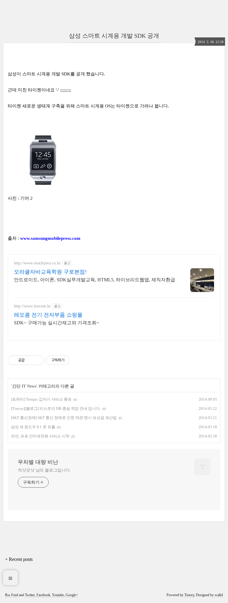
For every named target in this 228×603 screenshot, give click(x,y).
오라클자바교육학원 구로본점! (50, 272)
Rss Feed (11, 595)
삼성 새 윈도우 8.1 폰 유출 (33, 427)
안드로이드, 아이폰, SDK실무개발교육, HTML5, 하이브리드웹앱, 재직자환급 (94, 279)
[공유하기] (30, 360)
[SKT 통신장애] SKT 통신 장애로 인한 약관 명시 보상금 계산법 (64, 417)
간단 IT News (24, 386)
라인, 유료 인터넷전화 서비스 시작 (40, 436)
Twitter (30, 595)
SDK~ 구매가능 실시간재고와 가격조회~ (56, 322)
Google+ (72, 595)
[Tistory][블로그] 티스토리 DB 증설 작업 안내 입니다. (56, 408)
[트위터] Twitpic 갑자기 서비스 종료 (41, 399)
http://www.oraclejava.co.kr (37, 263)
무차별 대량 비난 (38, 462)
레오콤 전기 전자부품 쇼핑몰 (48, 315)
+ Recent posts (19, 559)
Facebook (43, 595)
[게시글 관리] (37, 360)
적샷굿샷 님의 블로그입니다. (44, 470)
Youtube (58, 595)
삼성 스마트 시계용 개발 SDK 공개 (114, 35)
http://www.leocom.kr (32, 306)
